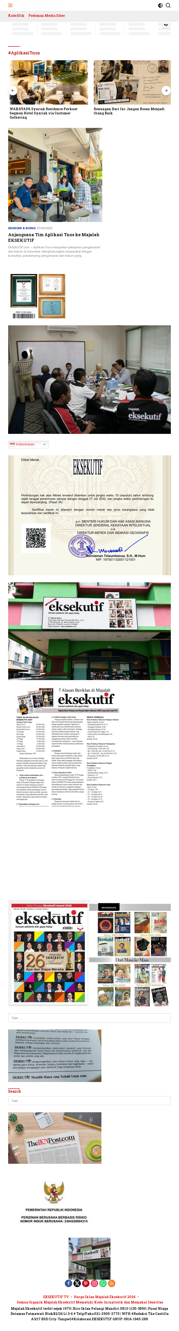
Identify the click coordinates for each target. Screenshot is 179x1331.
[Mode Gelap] (160, 5)
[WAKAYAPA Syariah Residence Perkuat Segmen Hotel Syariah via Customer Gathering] (47, 82)
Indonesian (24, 444)
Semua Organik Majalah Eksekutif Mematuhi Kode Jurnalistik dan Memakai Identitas (90, 1302)
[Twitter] (77, 1284)
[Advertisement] (89, 846)
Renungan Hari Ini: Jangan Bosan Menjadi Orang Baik (127, 111)
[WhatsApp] (103, 1284)
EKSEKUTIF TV (56, 1297)
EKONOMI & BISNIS (22, 228)
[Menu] (11, 5)
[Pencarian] (168, 5)
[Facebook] (68, 1284)
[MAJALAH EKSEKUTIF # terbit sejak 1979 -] (89, 1258)
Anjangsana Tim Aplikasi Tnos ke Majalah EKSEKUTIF (54, 237)
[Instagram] (94, 1284)
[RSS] (111, 1284)
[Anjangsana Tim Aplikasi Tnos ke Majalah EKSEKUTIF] (55, 175)
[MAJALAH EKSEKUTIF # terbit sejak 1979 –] (31, 5)
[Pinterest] (86, 1284)
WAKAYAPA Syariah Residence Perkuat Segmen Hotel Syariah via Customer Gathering (42, 113)
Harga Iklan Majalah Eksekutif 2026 (104, 1297)
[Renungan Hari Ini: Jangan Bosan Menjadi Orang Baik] (131, 82)
